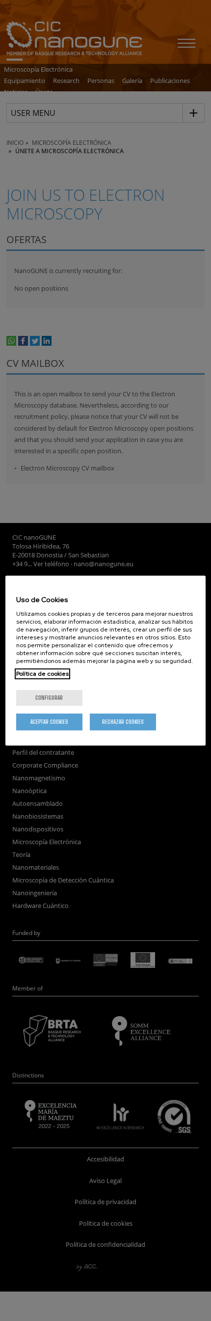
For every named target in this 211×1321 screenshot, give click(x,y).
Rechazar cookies (123, 721)
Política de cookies (42, 674)
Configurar (49, 697)
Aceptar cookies (49, 721)
